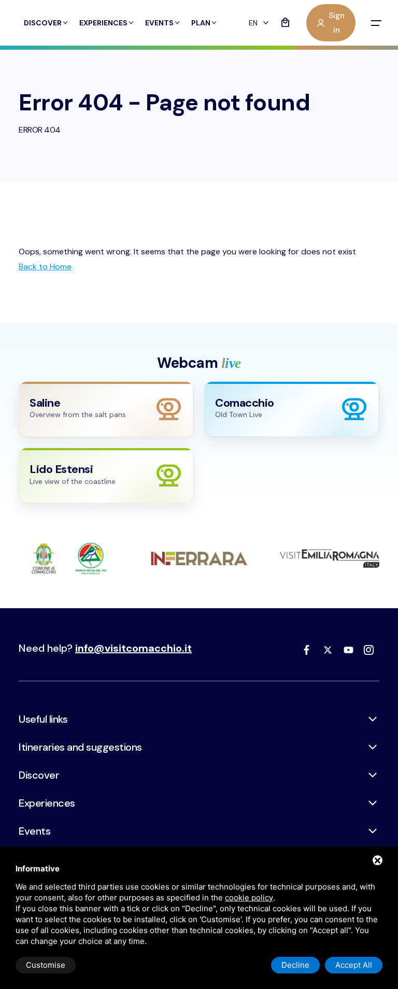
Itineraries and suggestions (80, 747)
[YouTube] (348, 649)
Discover (43, 22)
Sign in (337, 22)
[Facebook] (306, 649)
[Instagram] (369, 649)
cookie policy (249, 897)
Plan (200, 22)
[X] (327, 649)
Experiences (103, 22)
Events (159, 22)
